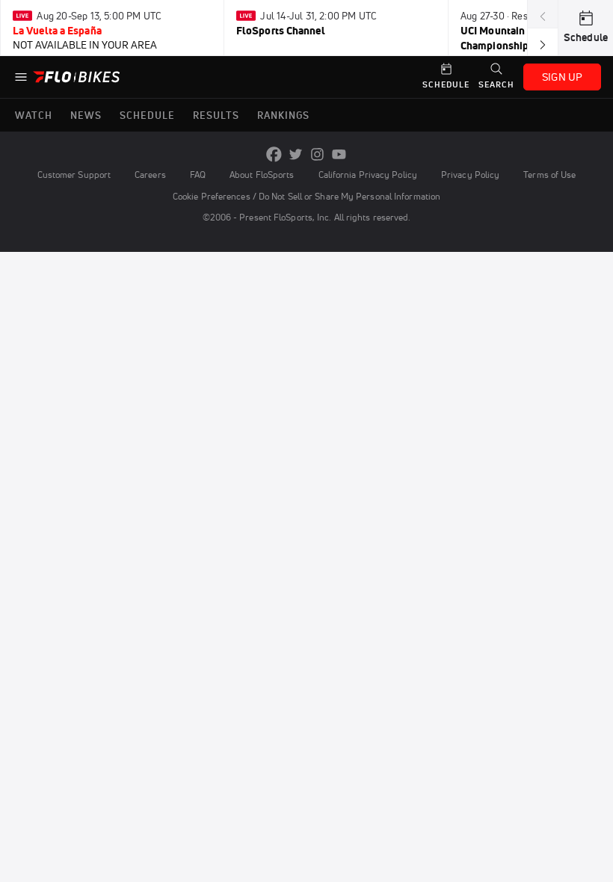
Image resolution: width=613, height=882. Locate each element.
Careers (150, 174)
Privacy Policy (470, 174)
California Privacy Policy (367, 174)
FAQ (198, 174)
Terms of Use (549, 174)
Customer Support (74, 174)
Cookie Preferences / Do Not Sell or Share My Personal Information (306, 196)
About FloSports (262, 174)
